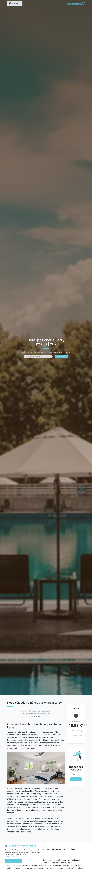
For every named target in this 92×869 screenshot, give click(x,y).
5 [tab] (78, 740)
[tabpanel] (76, 724)
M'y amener (61, 356)
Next (86, 725)
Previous (66, 725)
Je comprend (13, 861)
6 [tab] (80, 740)
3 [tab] (75, 740)
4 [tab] (76, 740)
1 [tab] (71, 740)
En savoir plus (10, 856)
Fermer (32, 861)
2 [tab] (73, 740)
